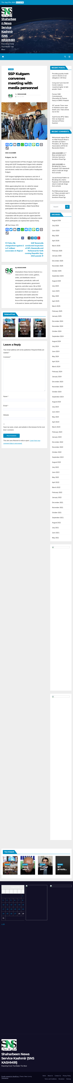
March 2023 (56, 427)
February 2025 (57, 311)
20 (15, 909)
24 (3, 913)
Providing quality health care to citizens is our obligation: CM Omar (60, 76)
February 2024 (57, 371)
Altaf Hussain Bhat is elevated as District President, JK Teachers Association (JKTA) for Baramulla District (60, 144)
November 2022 (57, 447)
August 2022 (56, 462)
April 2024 (55, 361)
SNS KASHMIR (57, 153)
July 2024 (55, 346)
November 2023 (57, 387)
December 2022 (57, 442)
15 (23, 905)
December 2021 (57, 502)
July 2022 (55, 467)
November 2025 (57, 266)
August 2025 (56, 281)
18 (7, 909)
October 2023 (56, 392)
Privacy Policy (67, 1075)
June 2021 (55, 533)
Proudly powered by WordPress (10, 1076)
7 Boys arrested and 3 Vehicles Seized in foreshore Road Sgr (60, 195)
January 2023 (56, 437)
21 (19, 909)
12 (11, 905)
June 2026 (55, 230)
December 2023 (57, 381)
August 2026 (56, 220)
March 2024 (56, 366)
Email (5, 406)
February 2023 (57, 432)
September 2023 (58, 397)
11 (7, 905)
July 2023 (55, 407)
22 (23, 909)
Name (5, 396)
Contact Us (58, 1075)
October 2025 (56, 271)
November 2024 (57, 326)
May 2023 (55, 417)
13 (15, 905)
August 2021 (56, 522)
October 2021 (56, 512)
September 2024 (58, 336)
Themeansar (4, 1078)
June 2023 (55, 412)
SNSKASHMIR (21, 94)
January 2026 (56, 256)
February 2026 (57, 251)
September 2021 (58, 517)
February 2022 (57, 492)
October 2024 (56, 331)
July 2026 (55, 225)
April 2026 (55, 240)
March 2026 (56, 246)
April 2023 (55, 422)
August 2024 (56, 341)
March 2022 (56, 487)
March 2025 (56, 306)
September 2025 (58, 276)
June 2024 (55, 351)
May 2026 (55, 235)
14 (19, 905)
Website (6, 415)
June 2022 (55, 472)
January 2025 (56, 316)
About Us (50, 1075)
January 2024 (56, 376)
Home (44, 1075)
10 (3, 905)
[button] (65, 56)
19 (11, 909)
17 (3, 909)
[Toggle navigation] (69, 57)
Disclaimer (61, 1079)
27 (15, 913)
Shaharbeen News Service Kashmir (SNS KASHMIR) (17, 1058)
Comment (7, 357)
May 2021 (55, 538)
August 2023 (56, 402)
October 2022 (56, 452)
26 (11, 913)
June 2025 (55, 291)
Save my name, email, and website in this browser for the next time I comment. (24, 428)
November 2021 (57, 507)
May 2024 (55, 356)
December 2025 (57, 261)
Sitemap (68, 1079)
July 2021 (55, 527)
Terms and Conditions (51, 1079)
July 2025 (55, 286)
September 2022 (58, 457)
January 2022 (56, 497)
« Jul (3, 924)
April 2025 (55, 301)
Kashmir (11, 69)
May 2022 (55, 477)
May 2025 (55, 296)
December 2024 (57, 321)
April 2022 (55, 482)
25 (7, 913)
